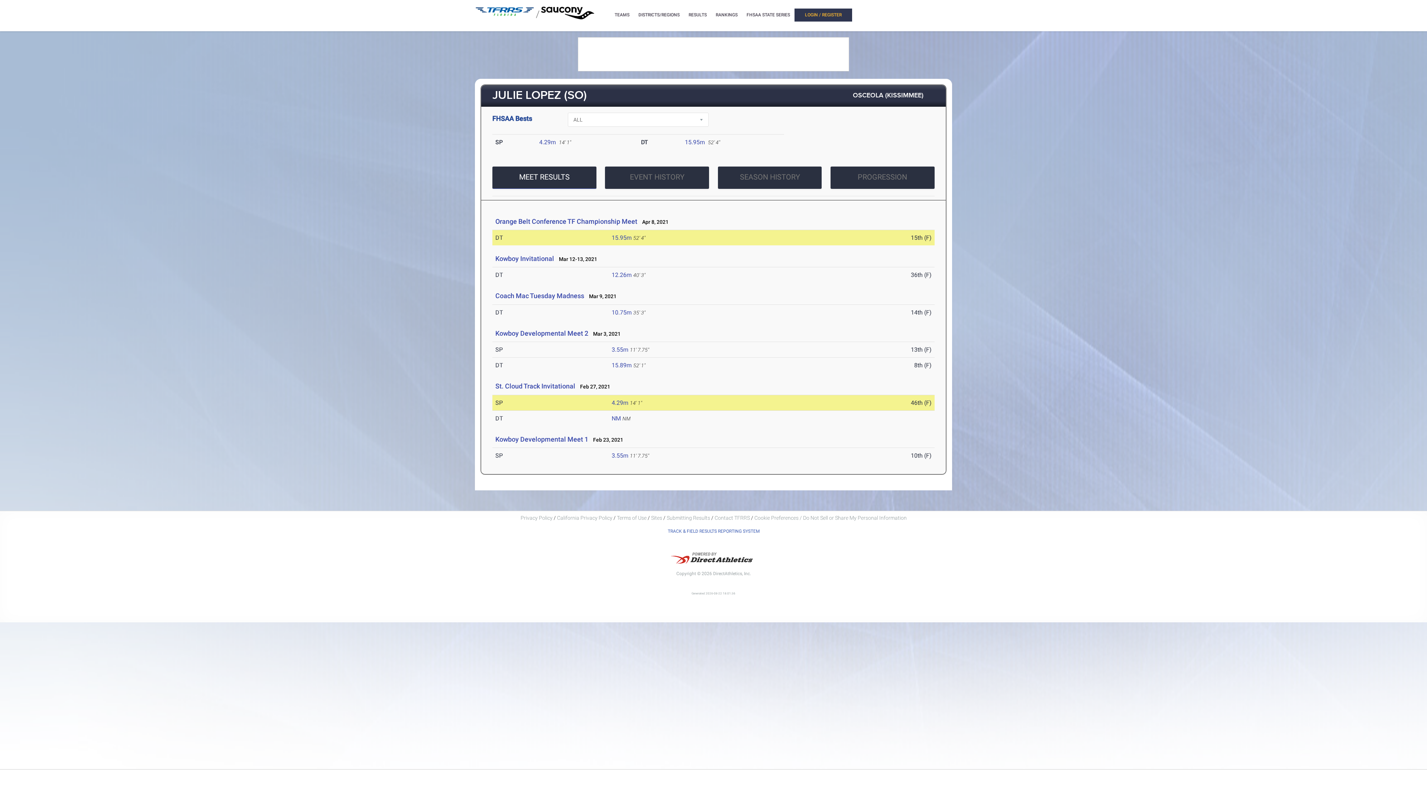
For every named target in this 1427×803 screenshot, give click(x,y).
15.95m (695, 142)
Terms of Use (632, 518)
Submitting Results (688, 518)
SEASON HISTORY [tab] (770, 176)
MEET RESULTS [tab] (544, 176)
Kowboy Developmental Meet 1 (541, 439)
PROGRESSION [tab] (882, 176)
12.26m (622, 274)
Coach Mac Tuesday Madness (539, 296)
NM (616, 418)
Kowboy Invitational (524, 258)
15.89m (622, 365)
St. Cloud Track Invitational (535, 386)
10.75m (622, 312)
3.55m (620, 349)
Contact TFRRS (733, 518)
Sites (656, 518)
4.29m (547, 142)
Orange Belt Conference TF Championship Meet (566, 221)
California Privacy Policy (584, 518)
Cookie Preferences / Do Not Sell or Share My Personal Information (830, 518)
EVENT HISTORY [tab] (657, 176)
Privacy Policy (537, 518)
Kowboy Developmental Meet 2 (541, 333)
